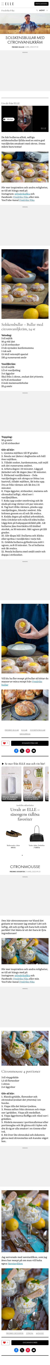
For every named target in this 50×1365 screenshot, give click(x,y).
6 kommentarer (30, 1343)
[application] (25, 119)
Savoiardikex (15, 1263)
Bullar (24, 730)
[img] (5, 743)
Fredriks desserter (17, 871)
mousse (40, 1333)
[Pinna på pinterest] (28, 750)
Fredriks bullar (18, 47)
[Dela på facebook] (16, 750)
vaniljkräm (25, 734)
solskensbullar (37, 730)
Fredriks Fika (7, 10)
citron (29, 1333)
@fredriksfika (22, 193)
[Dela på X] (22, 750)
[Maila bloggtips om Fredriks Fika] (34, 750)
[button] (11, 783)
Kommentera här (30, 743)
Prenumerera (41, 4)
